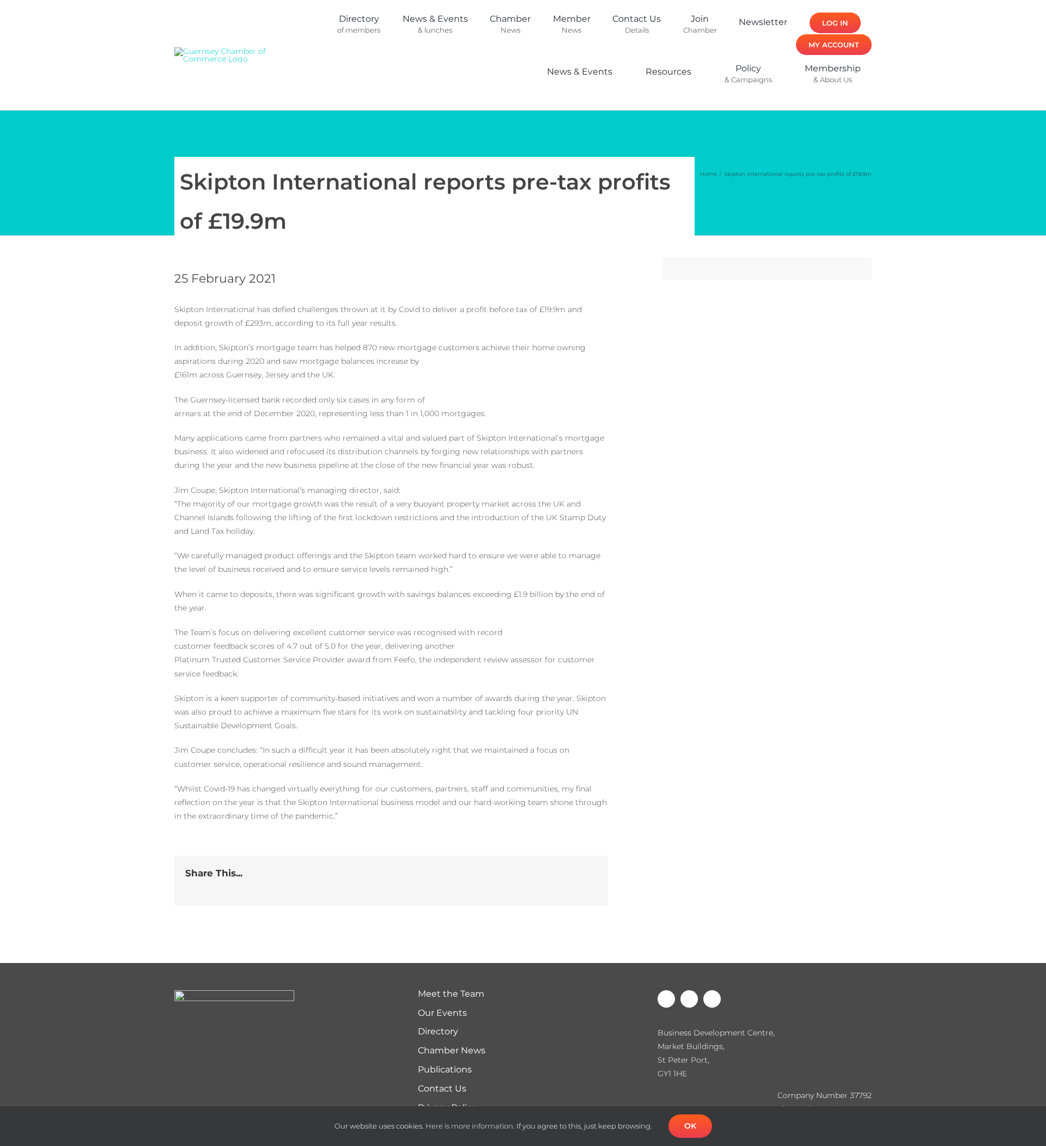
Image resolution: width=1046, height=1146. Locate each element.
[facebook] (322, 94)
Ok (690, 1126)
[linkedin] (357, 94)
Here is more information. (470, 1125)
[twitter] (340, 94)
